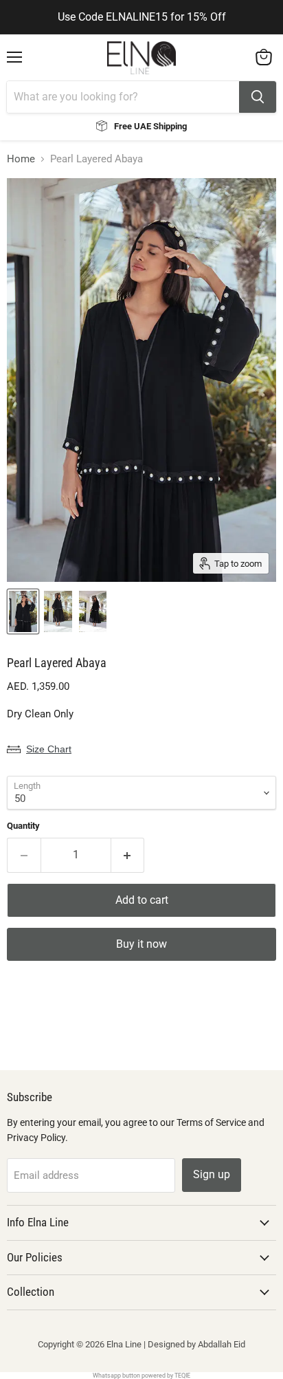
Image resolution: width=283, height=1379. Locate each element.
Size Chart (48, 748)
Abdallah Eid (221, 1344)
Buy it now (141, 944)
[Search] (257, 97)
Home (21, 159)
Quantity (23, 826)
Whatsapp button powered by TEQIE (141, 1375)
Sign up (211, 1174)
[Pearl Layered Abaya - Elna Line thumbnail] (23, 611)
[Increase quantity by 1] (128, 855)
